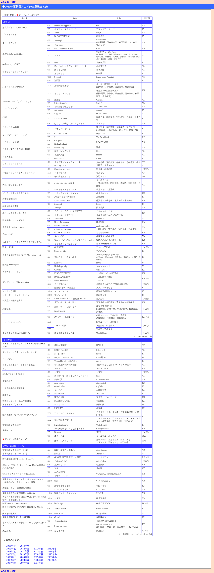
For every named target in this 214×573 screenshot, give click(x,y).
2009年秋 (11, 557)
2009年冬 (52, 557)
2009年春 (38, 557)
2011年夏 (24, 551)
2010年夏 (24, 554)
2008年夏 (24, 560)
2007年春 (38, 563)
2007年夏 (24, 563)
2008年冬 (52, 560)
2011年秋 (11, 551)
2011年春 (38, 551)
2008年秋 (11, 560)
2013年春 (11, 546)
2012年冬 (52, 548)
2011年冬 (52, 551)
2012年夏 (24, 548)
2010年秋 (11, 554)
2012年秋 (11, 548)
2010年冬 (52, 554)
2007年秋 (11, 563)
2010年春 (38, 554)
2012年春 (38, 548)
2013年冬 (24, 546)
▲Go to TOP (8, 2)
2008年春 (38, 560)
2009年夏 (24, 557)
